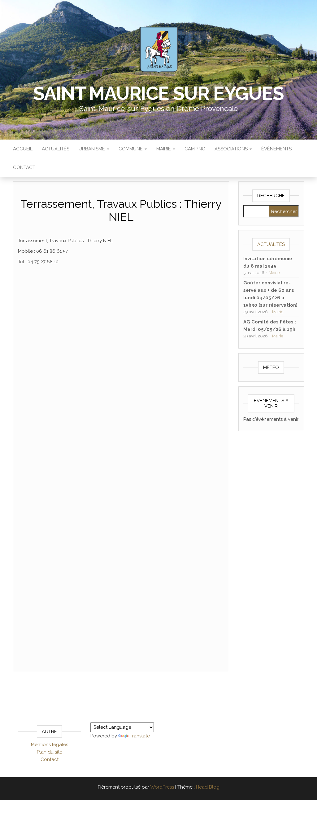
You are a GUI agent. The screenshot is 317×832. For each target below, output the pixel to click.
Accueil (23, 149)
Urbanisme (92, 149)
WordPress (162, 787)
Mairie (164, 149)
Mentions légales (49, 744)
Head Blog (207, 787)
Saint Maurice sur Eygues (158, 93)
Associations (232, 149)
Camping (195, 149)
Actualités (55, 149)
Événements (276, 149)
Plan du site (49, 752)
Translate (140, 736)
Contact (24, 167)
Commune (131, 149)
